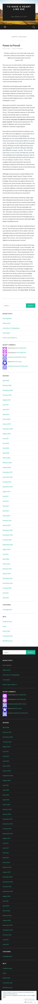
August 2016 (6, 549)
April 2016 (6, 559)
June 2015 (6, 597)
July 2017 (5, 496)
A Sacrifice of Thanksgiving (11, 328)
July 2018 (5, 438)
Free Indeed (6, 333)
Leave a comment (17, 48)
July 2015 (5, 593)
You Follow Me (21, 348)
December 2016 (8, 530)
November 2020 (8, 390)
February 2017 (7, 520)
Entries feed (6, 631)
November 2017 (8, 477)
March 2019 (6, 419)
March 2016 (6, 564)
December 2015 (8, 578)
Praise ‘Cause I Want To (10, 337)
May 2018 (6, 448)
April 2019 (6, 414)
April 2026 (6, 380)
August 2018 (6, 433)
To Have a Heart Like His (19, 7)
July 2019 (5, 404)
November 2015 (8, 583)
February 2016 (7, 569)
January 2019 (7, 424)
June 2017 (6, 501)
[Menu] (5, 27)
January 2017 (7, 525)
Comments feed (7, 636)
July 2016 (5, 554)
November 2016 (8, 535)
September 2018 (8, 429)
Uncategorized (7, 609)
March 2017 (6, 515)
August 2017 (6, 491)
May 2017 (6, 506)
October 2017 (7, 482)
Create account (7, 621)
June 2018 (6, 443)
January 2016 (7, 573)
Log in (4, 626)
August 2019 (6, 400)
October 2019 (7, 395)
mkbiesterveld (12, 357)
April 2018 (6, 453)
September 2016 (8, 544)
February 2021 (7, 385)
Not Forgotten (7, 318)
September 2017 (8, 486)
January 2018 (7, 467)
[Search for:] (19, 305)
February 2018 (7, 462)
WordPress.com (7, 641)
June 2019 (6, 409)
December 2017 (8, 472)
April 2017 (6, 511)
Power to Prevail (11, 45)
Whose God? (6, 323)
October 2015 (7, 588)
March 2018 (6, 458)
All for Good (22, 357)
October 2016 (7, 540)
